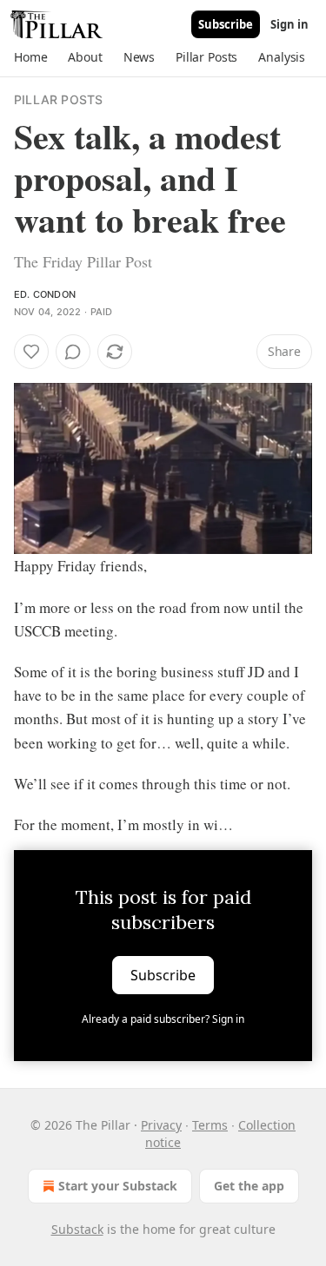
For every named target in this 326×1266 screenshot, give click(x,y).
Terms (210, 1125)
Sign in (289, 24)
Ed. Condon (45, 294)
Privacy (161, 1125)
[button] (30, 57)
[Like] (31, 351)
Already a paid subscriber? (163, 1019)
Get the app (249, 1185)
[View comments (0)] (73, 351)
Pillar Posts (58, 99)
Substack (77, 1229)
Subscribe (225, 24)
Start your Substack (117, 1185)
